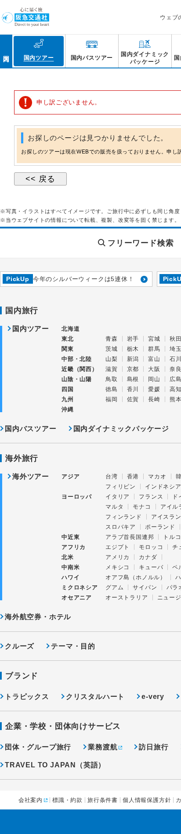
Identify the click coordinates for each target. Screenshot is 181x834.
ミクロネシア (80, 587)
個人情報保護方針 (147, 800)
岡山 (154, 379)
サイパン (145, 587)
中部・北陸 (77, 359)
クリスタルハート (95, 696)
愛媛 (154, 389)
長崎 (154, 399)
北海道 (71, 328)
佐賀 (133, 399)
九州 (68, 399)
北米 (68, 557)
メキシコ (117, 567)
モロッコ (151, 547)
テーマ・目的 (73, 646)
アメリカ (117, 557)
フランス (151, 496)
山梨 (111, 359)
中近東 (71, 537)
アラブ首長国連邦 (129, 537)
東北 (68, 339)
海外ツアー (30, 477)
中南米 (71, 567)
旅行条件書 (102, 800)
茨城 (111, 349)
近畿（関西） (80, 369)
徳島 (111, 389)
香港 (133, 476)
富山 (154, 359)
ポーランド (160, 527)
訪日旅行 (153, 747)
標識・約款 (67, 800)
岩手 (133, 339)
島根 (133, 379)
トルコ (172, 537)
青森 (111, 339)
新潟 (133, 359)
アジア (71, 477)
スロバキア (120, 527)
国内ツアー (30, 329)
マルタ (114, 507)
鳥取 (111, 379)
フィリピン (120, 486)
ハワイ (71, 577)
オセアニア (77, 597)
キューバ (151, 567)
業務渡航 (102, 747)
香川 (133, 389)
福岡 (111, 399)
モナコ (142, 507)
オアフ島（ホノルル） (135, 577)
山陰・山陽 (77, 379)
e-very (152, 696)
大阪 (154, 369)
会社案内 (30, 800)
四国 (68, 389)
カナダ (148, 557)
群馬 (154, 349)
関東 (68, 349)
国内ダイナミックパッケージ (121, 428)
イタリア (117, 496)
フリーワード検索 (141, 243)
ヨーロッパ (77, 497)
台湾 (111, 476)
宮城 (154, 339)
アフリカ (74, 547)
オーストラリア (126, 597)
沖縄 (68, 409)
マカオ (157, 476)
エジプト (117, 547)
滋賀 (111, 369)
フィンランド (123, 517)
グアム (114, 587)
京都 (133, 369)
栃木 (133, 349)
